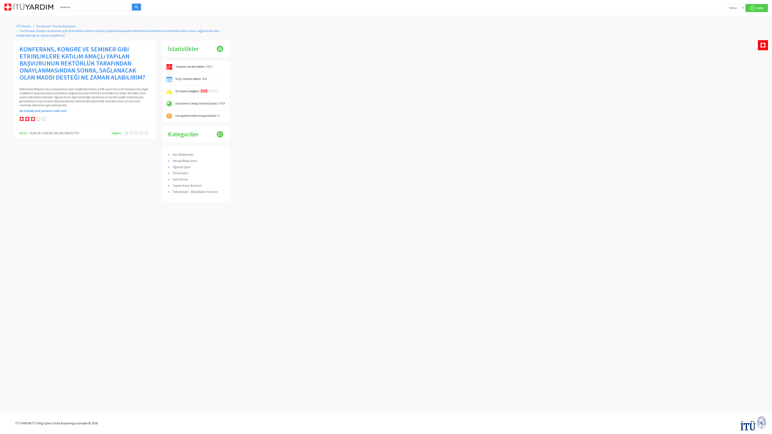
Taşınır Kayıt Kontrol (187, 185)
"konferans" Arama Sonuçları (56, 26)
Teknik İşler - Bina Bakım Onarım (195, 192)
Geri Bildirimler (183, 155)
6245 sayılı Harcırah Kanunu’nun (120, 89)
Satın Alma (180, 179)
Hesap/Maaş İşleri (185, 161)
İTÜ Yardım (23, 26)
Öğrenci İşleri (182, 167)
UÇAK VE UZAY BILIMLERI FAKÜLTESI (54, 133)
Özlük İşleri (180, 173)
